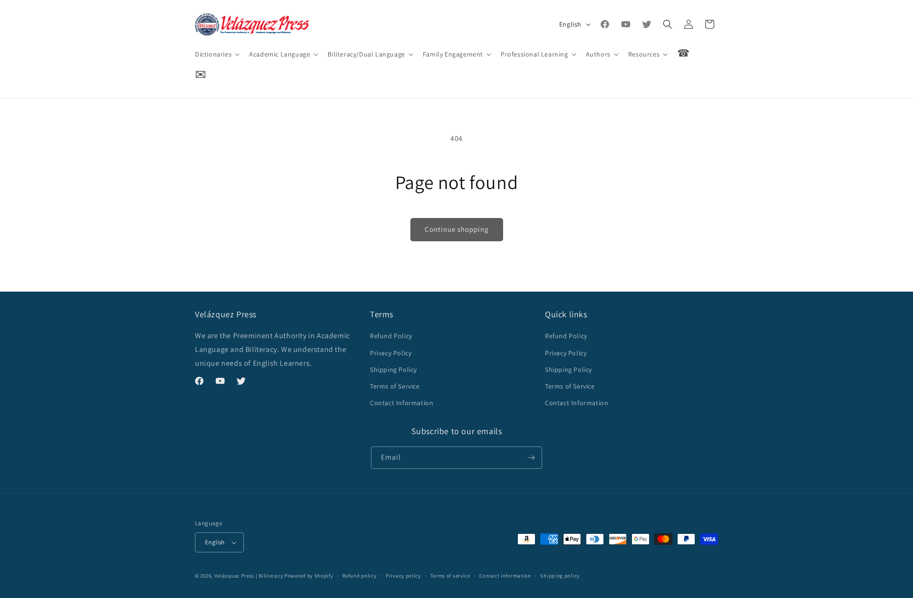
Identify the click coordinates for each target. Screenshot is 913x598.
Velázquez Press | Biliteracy (248, 575)
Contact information (505, 575)
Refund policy (359, 575)
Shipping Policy (393, 369)
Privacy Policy (390, 353)
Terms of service (450, 575)
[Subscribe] (531, 457)
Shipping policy (560, 575)
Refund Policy (391, 336)
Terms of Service (395, 386)
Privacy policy (403, 575)
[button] (216, 54)
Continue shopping (457, 229)
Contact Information (401, 403)
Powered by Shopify (308, 575)
